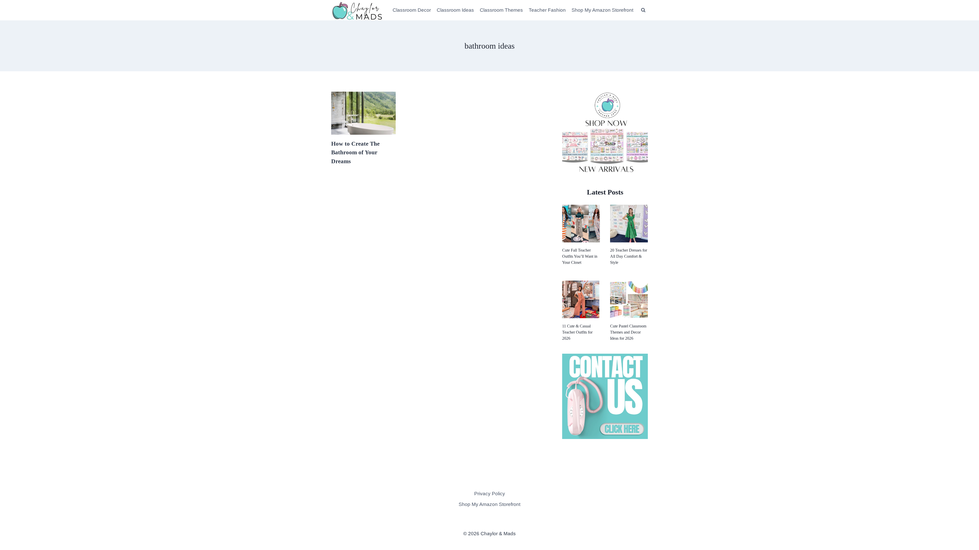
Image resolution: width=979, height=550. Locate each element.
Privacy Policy (489, 493)
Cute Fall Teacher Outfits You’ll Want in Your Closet (579, 256)
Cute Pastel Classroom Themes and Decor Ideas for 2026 (628, 332)
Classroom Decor (412, 10)
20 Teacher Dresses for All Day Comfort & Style (628, 256)
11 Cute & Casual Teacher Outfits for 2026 (577, 332)
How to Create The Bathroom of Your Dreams (355, 152)
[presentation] (363, 113)
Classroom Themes (501, 10)
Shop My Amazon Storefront (602, 10)
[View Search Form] (643, 10)
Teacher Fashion (547, 10)
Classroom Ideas (455, 10)
